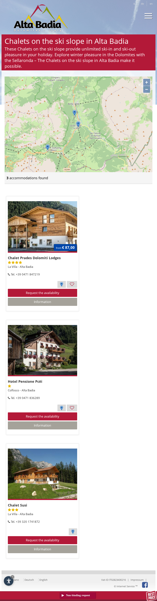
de (142, 3)
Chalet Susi (17, 505)
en (151, 3)
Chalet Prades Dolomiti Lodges (34, 258)
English (43, 579)
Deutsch (29, 579)
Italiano (14, 579)
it (134, 3)
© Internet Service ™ (126, 586)
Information (42, 302)
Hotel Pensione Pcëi (25, 381)
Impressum (137, 579)
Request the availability (42, 293)
